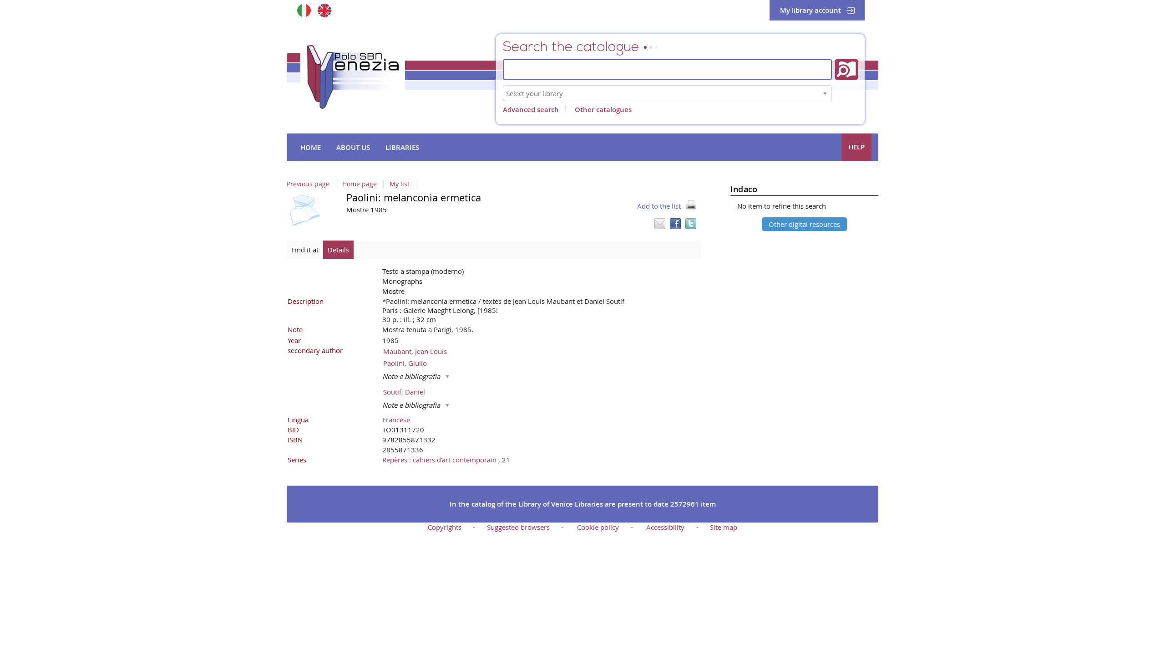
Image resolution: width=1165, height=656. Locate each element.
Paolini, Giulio (405, 363)
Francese (396, 419)
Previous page (308, 184)
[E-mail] (659, 223)
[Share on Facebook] (675, 223)
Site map (723, 527)
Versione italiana (304, 10)
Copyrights (444, 527)
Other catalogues (603, 109)
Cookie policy (598, 527)
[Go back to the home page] (352, 77)
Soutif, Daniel (404, 391)
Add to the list (659, 205)
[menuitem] (311, 147)
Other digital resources (804, 224)
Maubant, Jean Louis (415, 351)
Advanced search (531, 109)
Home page (359, 184)
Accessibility (665, 527)
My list (400, 184)
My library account (810, 10)
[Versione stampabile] (690, 205)
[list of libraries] (825, 93)
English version (324, 10)
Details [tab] (338, 249)
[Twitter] (690, 223)
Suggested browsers (518, 527)
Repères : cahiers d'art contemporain (440, 459)
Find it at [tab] (305, 249)
